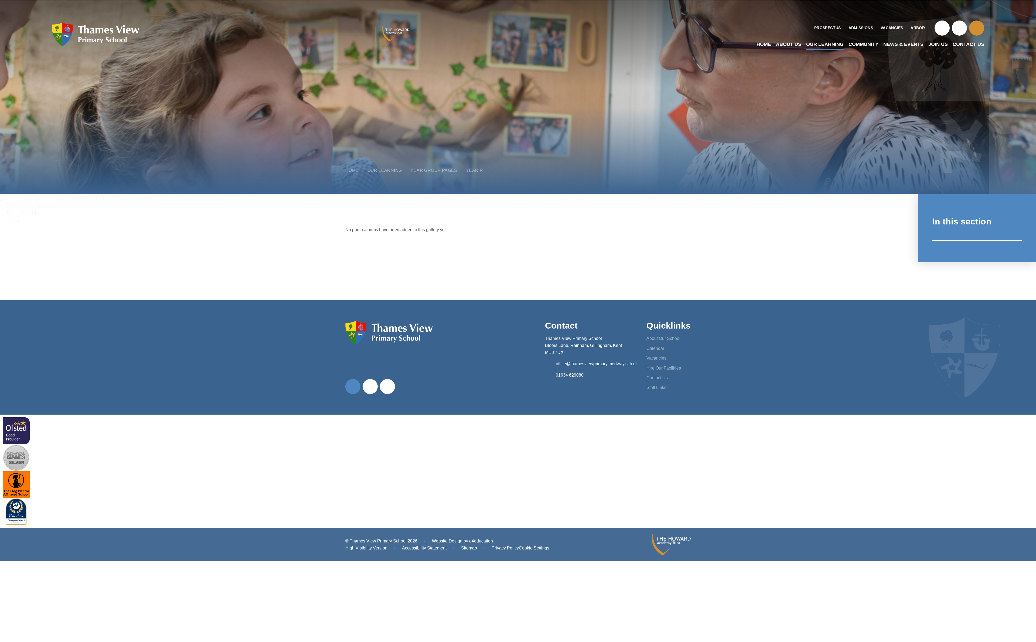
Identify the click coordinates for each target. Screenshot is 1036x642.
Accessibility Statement (424, 548)
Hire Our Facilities (663, 368)
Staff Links (656, 387)
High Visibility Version (366, 548)
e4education (481, 541)
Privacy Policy (505, 548)
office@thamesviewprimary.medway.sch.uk (597, 363)
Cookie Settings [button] (534, 548)
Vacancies (656, 358)
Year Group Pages (433, 170)
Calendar (655, 348)
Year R (474, 170)
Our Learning (384, 170)
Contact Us (657, 377)
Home (352, 170)
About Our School (663, 338)
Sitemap (469, 548)
